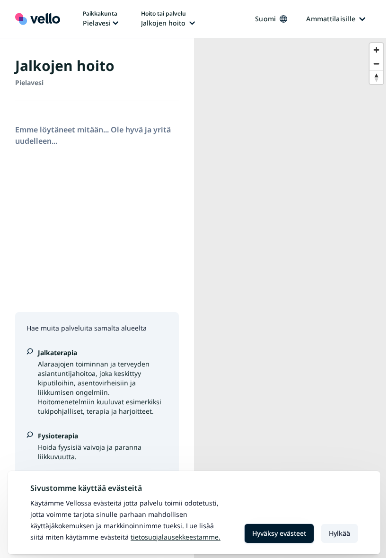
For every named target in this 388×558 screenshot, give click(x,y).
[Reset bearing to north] (376, 77)
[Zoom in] (376, 50)
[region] (291, 298)
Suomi (265, 18)
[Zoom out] (376, 63)
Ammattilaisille (330, 18)
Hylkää (339, 533)
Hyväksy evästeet (279, 533)
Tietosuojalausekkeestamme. (175, 536)
